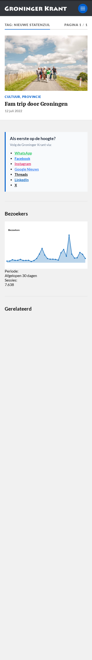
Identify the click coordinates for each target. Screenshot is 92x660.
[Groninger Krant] (36, 8)
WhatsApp (23, 153)
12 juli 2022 (13, 111)
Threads (21, 174)
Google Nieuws (27, 169)
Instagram (23, 164)
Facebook (22, 158)
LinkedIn (22, 180)
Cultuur (12, 97)
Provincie (31, 97)
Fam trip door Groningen (36, 104)
